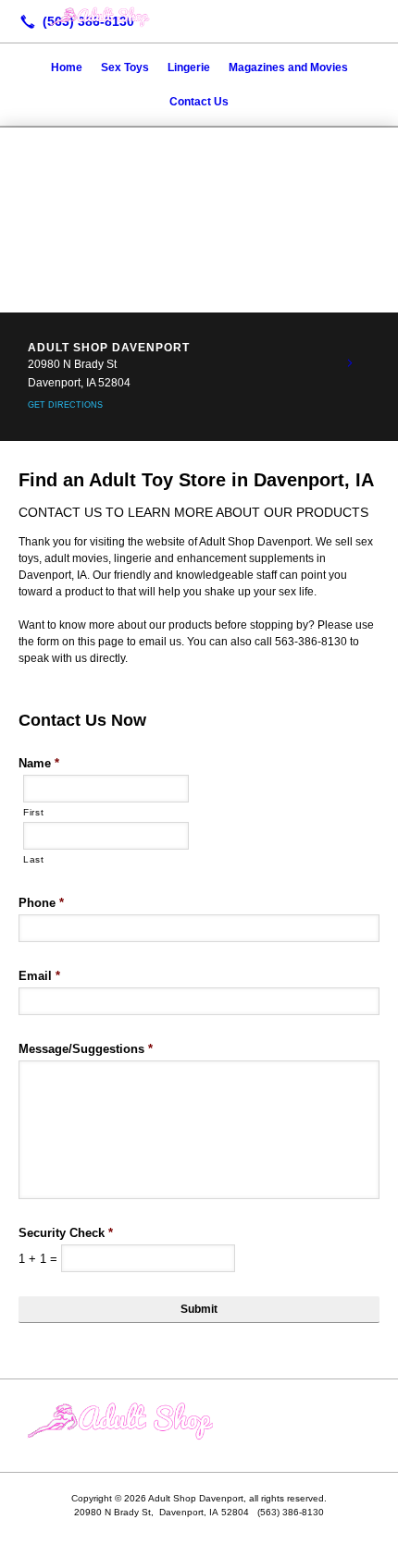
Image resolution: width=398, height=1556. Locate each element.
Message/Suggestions (86, 1049)
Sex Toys (125, 67)
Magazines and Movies (288, 67)
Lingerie (189, 67)
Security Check (66, 1233)
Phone (41, 903)
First (33, 812)
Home (66, 67)
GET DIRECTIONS (65, 405)
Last (33, 859)
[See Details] (350, 363)
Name (39, 763)
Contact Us (199, 101)
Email (39, 976)
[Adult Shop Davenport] (199, 19)
